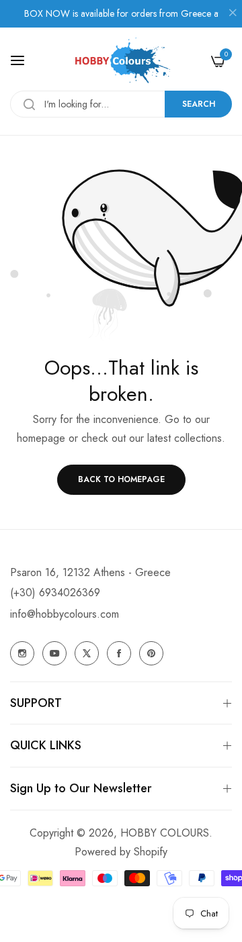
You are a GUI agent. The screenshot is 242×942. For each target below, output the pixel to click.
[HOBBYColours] (121, 61)
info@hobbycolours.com (64, 614)
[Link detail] (22, 653)
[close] (233, 14)
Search (198, 104)
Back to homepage (121, 479)
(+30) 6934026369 (55, 592)
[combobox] (121, 104)
